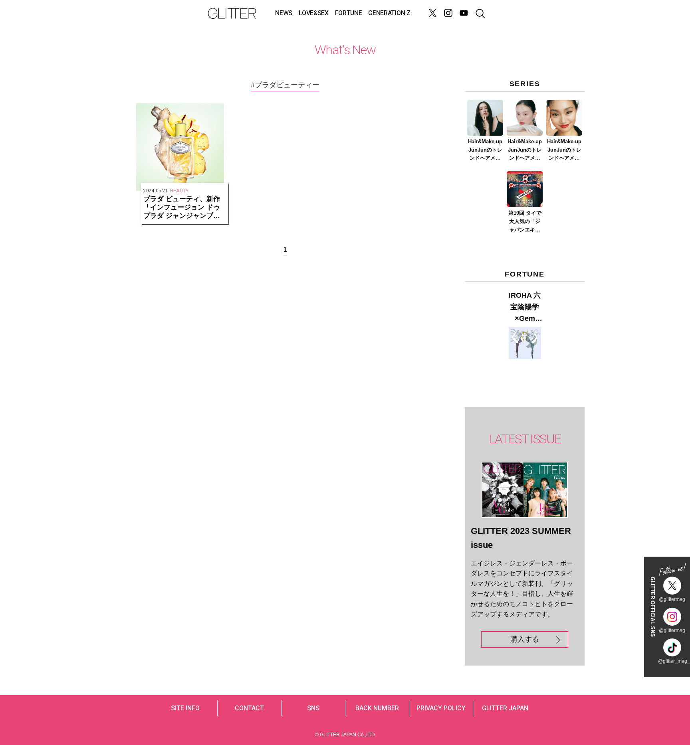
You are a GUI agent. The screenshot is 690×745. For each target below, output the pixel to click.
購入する (524, 639)
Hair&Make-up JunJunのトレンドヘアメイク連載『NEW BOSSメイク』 (485, 150)
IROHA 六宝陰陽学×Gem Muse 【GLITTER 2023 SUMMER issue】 (525, 307)
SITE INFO (185, 708)
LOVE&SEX (313, 13)
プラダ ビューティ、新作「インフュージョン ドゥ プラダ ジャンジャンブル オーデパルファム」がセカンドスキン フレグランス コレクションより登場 (184, 207)
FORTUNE (348, 13)
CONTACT (249, 708)
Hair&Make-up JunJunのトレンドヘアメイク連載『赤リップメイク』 (564, 150)
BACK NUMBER (377, 708)
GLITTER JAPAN (505, 708)
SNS (313, 708)
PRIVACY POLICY (441, 708)
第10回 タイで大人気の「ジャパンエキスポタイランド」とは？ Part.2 (524, 222)
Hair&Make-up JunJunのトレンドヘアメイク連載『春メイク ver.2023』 (525, 150)
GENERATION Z (389, 13)
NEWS (283, 13)
